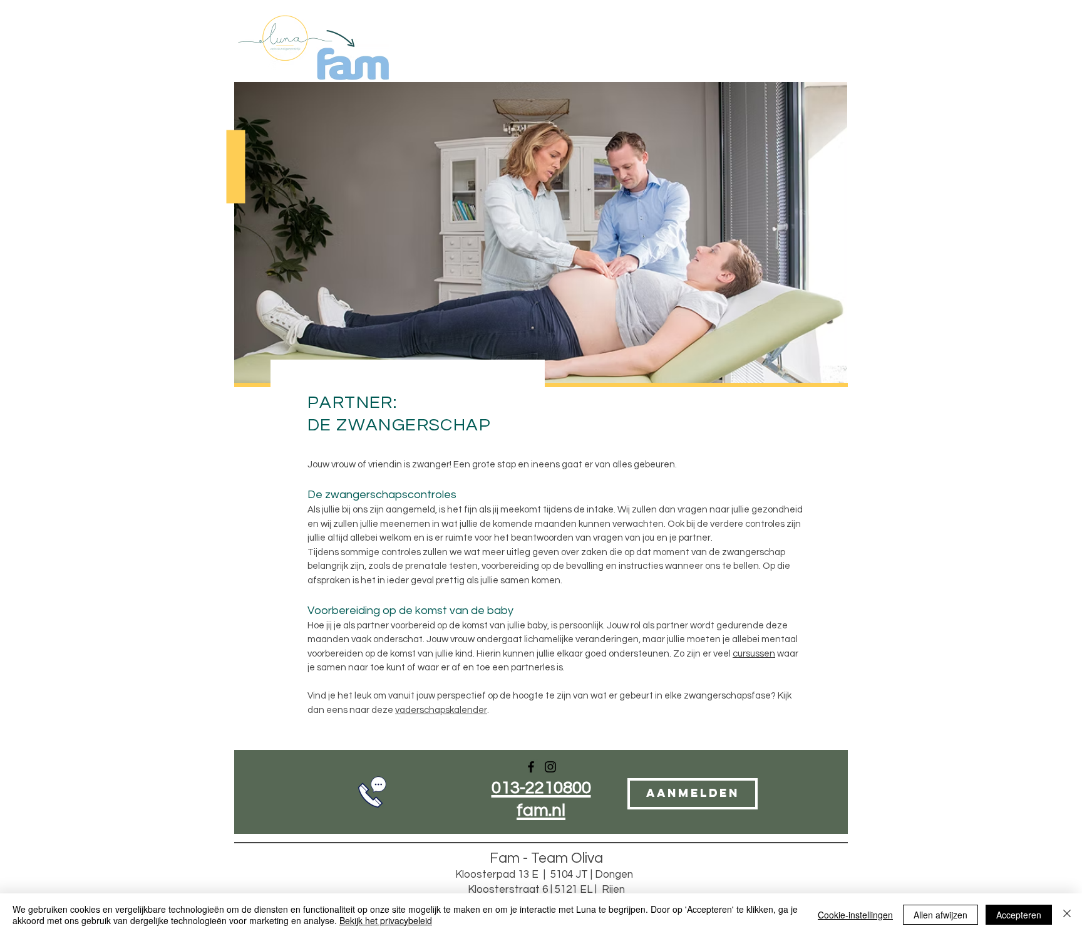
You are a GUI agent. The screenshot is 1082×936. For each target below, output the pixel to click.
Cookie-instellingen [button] (855, 914)
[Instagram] (550, 766)
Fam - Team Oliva (546, 858)
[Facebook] (530, 766)
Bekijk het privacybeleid (385, 920)
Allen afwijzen (940, 914)
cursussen (754, 653)
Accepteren (1018, 914)
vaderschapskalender (441, 710)
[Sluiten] (1066, 914)
